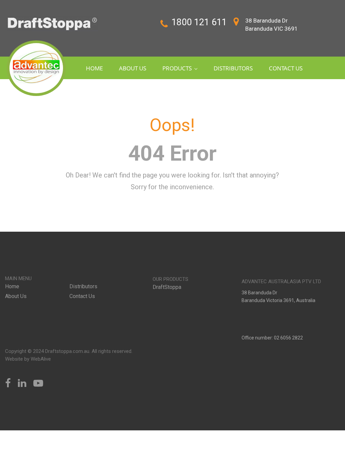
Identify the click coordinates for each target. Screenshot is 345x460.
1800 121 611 (199, 22)
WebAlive (41, 359)
